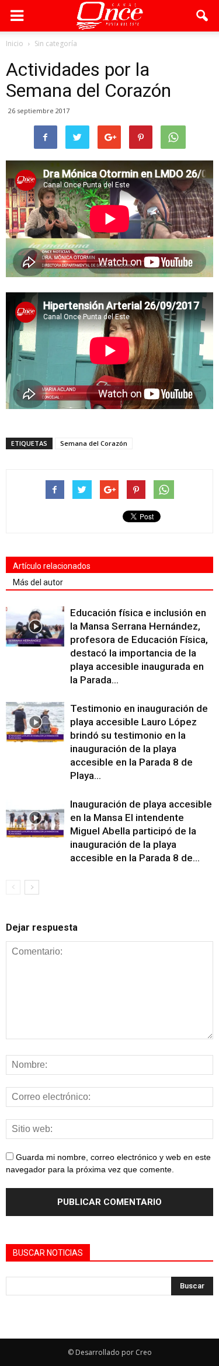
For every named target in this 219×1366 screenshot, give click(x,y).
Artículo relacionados (52, 566)
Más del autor (38, 582)
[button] (202, 16)
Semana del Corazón (93, 443)
